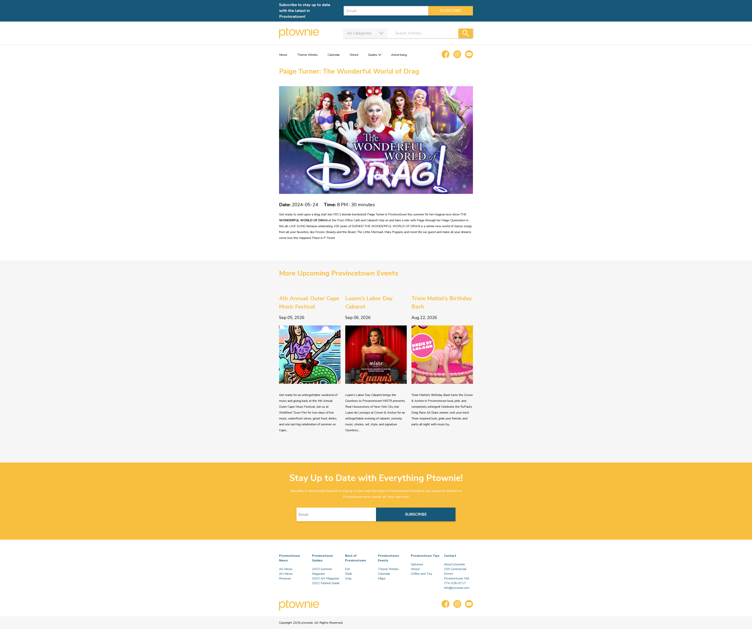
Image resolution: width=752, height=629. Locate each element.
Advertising (399, 55)
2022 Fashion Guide (326, 583)
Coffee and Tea (421, 574)
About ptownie (454, 564)
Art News (286, 574)
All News (285, 569)
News (283, 55)
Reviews (285, 578)
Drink (348, 574)
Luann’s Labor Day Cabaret (369, 302)
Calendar (334, 55)
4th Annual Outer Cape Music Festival (309, 302)
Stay (348, 578)
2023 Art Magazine (325, 578)
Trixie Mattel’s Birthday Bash (441, 302)
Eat (347, 569)
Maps (382, 578)
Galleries (417, 564)
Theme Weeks (307, 55)
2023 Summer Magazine (322, 571)
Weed (354, 55)
